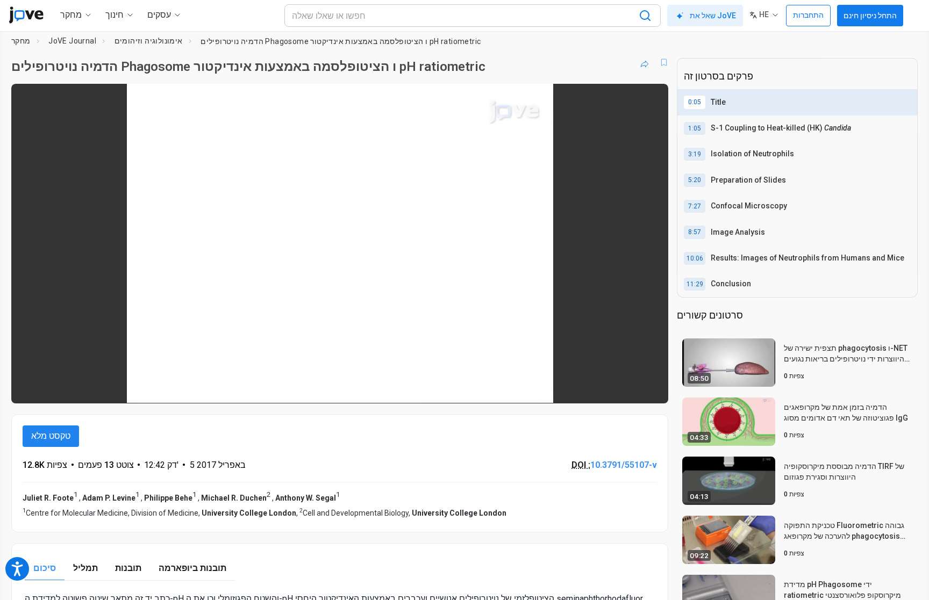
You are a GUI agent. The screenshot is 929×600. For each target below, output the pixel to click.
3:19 (694, 154)
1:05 (694, 128)
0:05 (694, 102)
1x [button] (604, 387)
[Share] (644, 62)
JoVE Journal (72, 41)
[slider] (280, 387)
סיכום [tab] (44, 568)
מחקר (21, 41)
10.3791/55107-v (623, 465)
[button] (651, 98)
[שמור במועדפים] (664, 62)
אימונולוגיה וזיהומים (149, 41)
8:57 (694, 232)
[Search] (645, 15)
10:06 (695, 258)
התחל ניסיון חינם (870, 15)
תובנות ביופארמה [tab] (192, 568)
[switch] (543, 388)
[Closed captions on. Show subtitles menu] (626, 388)
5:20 (694, 180)
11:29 (695, 284)
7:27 (694, 206)
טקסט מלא (50, 436)
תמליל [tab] (85, 568)
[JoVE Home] (26, 15)
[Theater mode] (651, 388)
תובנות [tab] (128, 568)
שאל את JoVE (713, 15)
